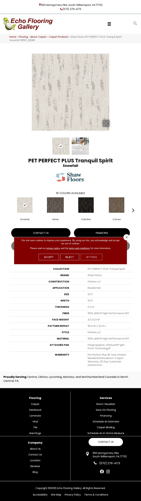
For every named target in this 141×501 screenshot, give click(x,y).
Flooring (23, 37)
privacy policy (53, 248)
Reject (70, 257)
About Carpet (38, 37)
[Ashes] (55, 205)
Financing (102, 233)
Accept (48, 257)
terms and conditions (79, 248)
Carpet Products (58, 37)
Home (12, 37)
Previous (29, 144)
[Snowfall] (24, 205)
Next (111, 144)
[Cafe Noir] (86, 205)
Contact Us (41, 233)
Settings (91, 257)
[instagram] (108, 472)
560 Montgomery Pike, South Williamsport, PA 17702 (71, 4)
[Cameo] (116, 205)
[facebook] (102, 472)
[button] (106, 442)
